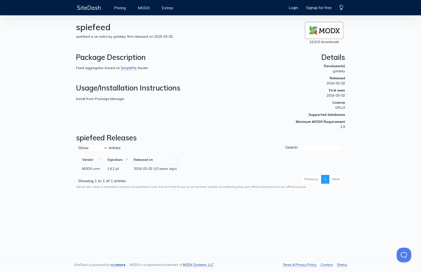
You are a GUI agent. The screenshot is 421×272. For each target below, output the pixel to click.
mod (118, 265)
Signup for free (319, 7)
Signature (115, 159)
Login (293, 7)
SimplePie (129, 68)
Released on (143, 159)
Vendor (87, 159)
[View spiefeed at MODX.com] (324, 30)
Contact (327, 265)
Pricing (120, 7)
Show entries (99, 147)
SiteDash (89, 7)
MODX (144, 7)
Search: (291, 147)
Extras (167, 7)
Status (342, 265)
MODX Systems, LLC (198, 265)
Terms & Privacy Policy (299, 265)
